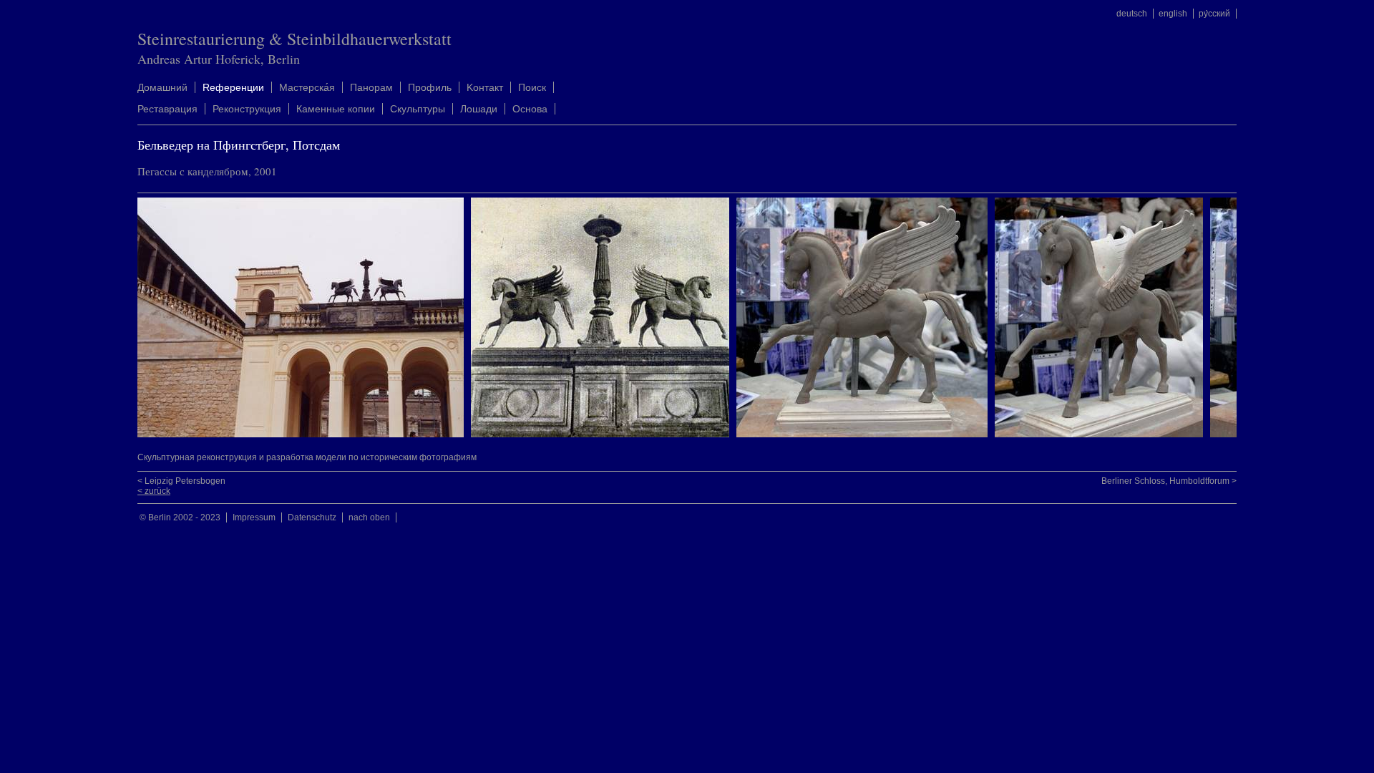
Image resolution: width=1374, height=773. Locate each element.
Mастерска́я (307, 87)
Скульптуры (417, 109)
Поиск (532, 87)
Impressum (254, 517)
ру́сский (1214, 14)
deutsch (1131, 14)
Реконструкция (247, 109)
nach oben (369, 517)
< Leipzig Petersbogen (181, 481)
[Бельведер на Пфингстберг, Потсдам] (304, 434)
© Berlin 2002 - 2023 (180, 517)
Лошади (478, 109)
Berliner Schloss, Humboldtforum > (1169, 481)
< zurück (153, 491)
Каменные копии (335, 109)
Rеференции (233, 87)
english (1173, 14)
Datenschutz (312, 517)
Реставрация (167, 109)
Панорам (371, 87)
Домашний (162, 87)
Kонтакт (485, 87)
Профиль (430, 87)
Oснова (529, 109)
